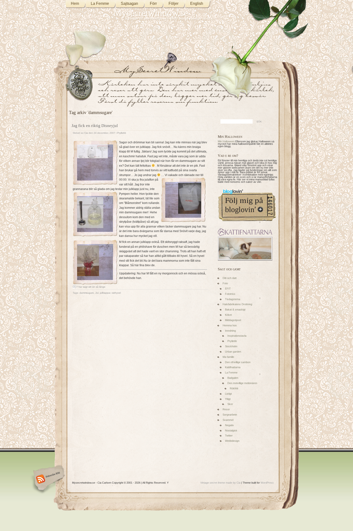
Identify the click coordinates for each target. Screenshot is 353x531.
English (196, 3)
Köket (228, 314)
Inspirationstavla (236, 335)
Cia (86, 133)
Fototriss (230, 293)
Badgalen (232, 377)
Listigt (228, 393)
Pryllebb (121, 133)
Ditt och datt (230, 278)
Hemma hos (230, 325)
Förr (153, 3)
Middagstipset (233, 320)
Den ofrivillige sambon (237, 362)
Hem (75, 3)
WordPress (267, 482)
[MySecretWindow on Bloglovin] (247, 222)
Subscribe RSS (48, 479)
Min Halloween (226, 141)
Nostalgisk (231, 430)
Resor (226, 409)
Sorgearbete (230, 414)
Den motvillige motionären (242, 383)
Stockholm (231, 346)
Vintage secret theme (212, 482)
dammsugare (86, 292)
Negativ (229, 425)
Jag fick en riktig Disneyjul (95, 125)
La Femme (100, 3)
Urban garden (233, 351)
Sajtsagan (129, 3)
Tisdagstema (232, 299)
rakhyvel (116, 292)
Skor (230, 404)
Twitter (229, 435)
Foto (225, 283)
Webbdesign (232, 440)
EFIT (228, 288)
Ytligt (228, 399)
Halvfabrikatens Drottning (237, 304)
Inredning (230, 330)
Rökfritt (234, 388)
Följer (173, 3)
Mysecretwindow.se (151, 13)
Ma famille (228, 356)
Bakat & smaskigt (235, 309)
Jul (96, 292)
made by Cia (233, 482)
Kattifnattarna (232, 367)
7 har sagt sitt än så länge (90, 286)
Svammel (228, 419)
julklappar (105, 292)
